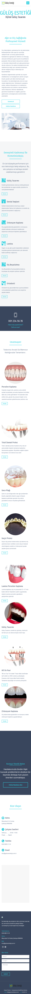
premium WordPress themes (20, 990)
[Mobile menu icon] (27, 2)
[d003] (15, 121)
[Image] (15, 373)
